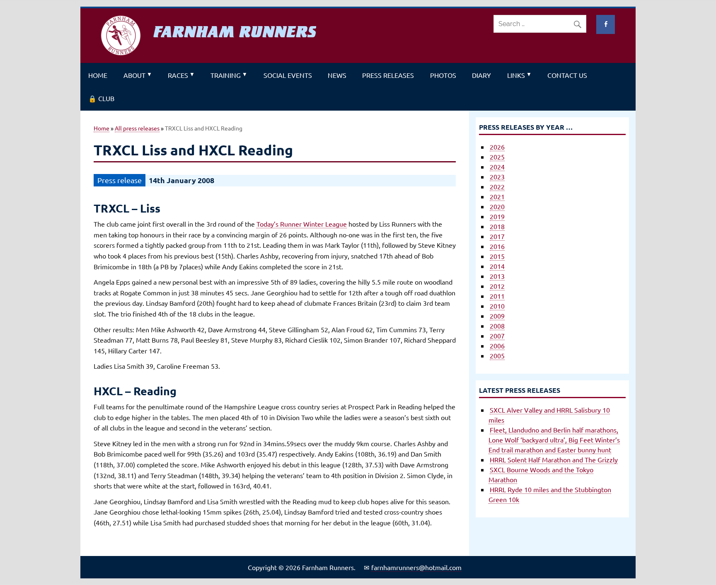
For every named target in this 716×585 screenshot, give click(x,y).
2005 (497, 355)
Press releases (388, 75)
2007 (497, 335)
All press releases (137, 128)
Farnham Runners (234, 32)
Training (225, 75)
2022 (497, 186)
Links (516, 75)
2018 (497, 226)
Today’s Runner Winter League (301, 224)
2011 (497, 296)
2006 (497, 345)
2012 (497, 286)
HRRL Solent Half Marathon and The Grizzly (554, 459)
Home (97, 75)
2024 (497, 166)
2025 (497, 156)
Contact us (567, 75)
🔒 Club (101, 98)
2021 (497, 196)
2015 (497, 256)
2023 (497, 176)
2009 (497, 316)
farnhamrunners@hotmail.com (416, 567)
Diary (481, 75)
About (134, 75)
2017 (497, 236)
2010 (497, 306)
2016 (497, 246)
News (337, 75)
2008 (497, 326)
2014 (497, 266)
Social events (288, 75)
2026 (497, 147)
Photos (443, 75)
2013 (497, 276)
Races (178, 75)
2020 (497, 206)
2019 (497, 216)
